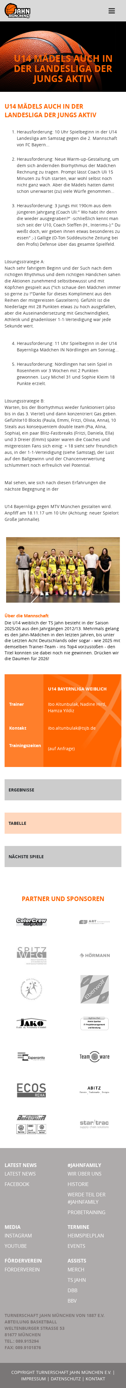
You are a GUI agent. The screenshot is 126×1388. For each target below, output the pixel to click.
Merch (76, 1269)
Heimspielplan (86, 1235)
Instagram (18, 1235)
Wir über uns (85, 1173)
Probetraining (87, 1212)
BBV (72, 1300)
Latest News (20, 1173)
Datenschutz (66, 1379)
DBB (72, 1290)
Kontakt (95, 1379)
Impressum (33, 1379)
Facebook (17, 1184)
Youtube (16, 1246)
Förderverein (22, 1269)
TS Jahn (77, 1280)
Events (76, 1246)
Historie (78, 1184)
